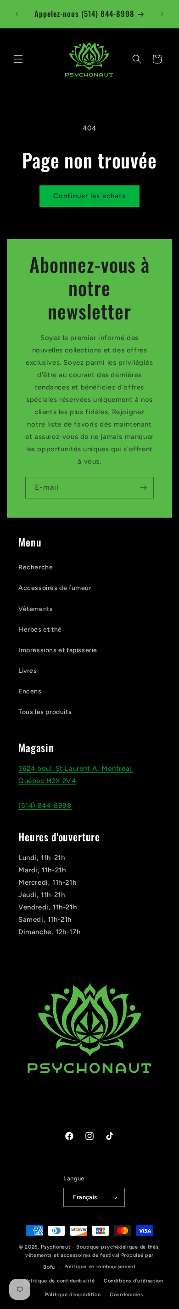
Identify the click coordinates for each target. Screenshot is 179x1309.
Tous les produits (45, 712)
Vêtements (35, 609)
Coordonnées (126, 1295)
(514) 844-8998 (44, 805)
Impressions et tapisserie (57, 650)
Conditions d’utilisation (133, 1281)
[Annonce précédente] (17, 14)
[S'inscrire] (143, 487)
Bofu (49, 1267)
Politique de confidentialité (60, 1281)
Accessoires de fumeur (55, 588)
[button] (18, 59)
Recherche (35, 567)
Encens (30, 691)
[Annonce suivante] (162, 14)
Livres (27, 671)
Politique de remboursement (100, 1267)
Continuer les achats (89, 196)
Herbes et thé (40, 629)
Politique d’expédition (73, 1295)
